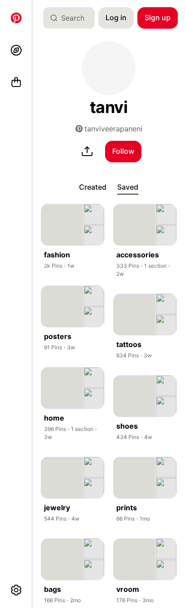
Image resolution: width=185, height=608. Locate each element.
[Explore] (16, 50)
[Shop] (16, 82)
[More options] (16, 590)
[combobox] (72, 18)
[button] (109, 68)
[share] (87, 151)
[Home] (16, 18)
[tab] (93, 187)
